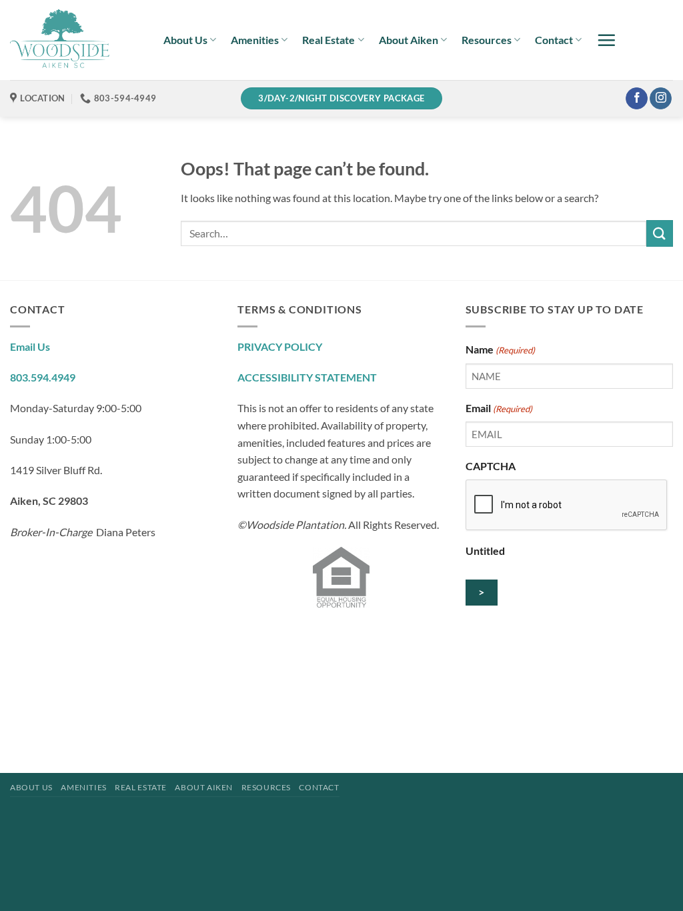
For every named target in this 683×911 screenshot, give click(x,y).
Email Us (30, 346)
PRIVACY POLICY (279, 346)
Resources (487, 39)
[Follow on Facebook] (637, 98)
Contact (554, 39)
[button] (606, 40)
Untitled (485, 550)
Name (500, 349)
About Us (185, 39)
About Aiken (408, 39)
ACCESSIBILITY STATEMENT (307, 377)
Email (499, 407)
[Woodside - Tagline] (76, 40)
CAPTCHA (491, 466)
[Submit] (659, 233)
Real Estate (328, 39)
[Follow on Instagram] (661, 98)
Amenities (255, 39)
